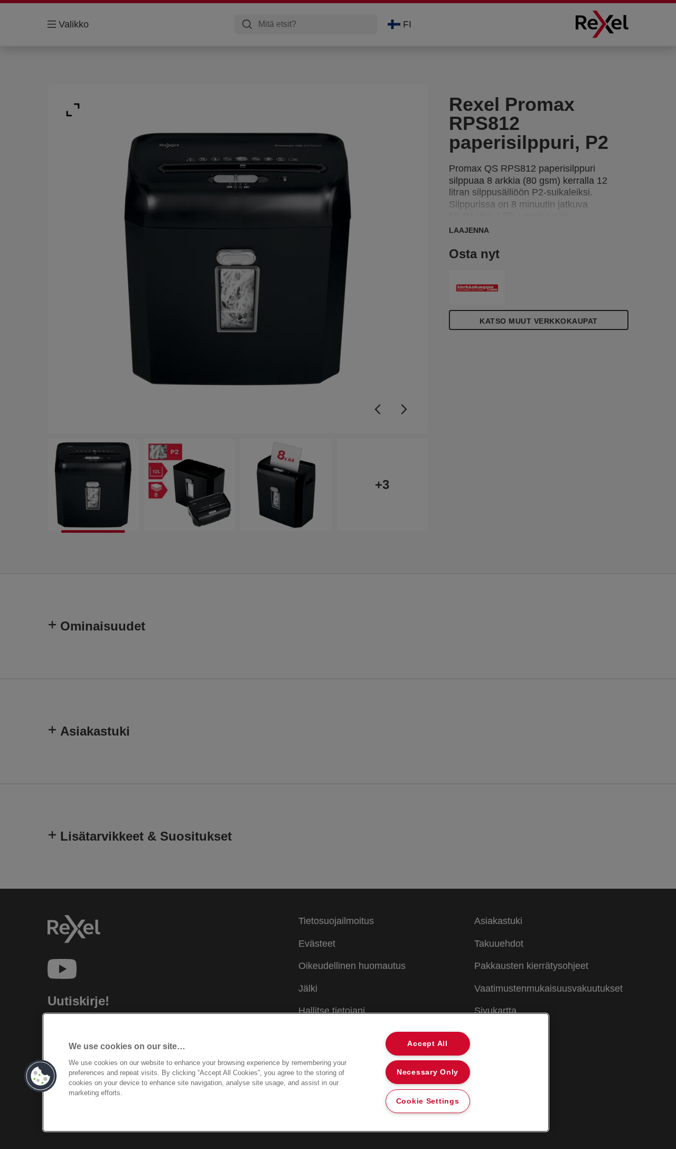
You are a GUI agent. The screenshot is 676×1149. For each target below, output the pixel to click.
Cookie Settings (427, 1101)
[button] (41, 1076)
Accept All (427, 1043)
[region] (295, 1072)
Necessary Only (427, 1072)
